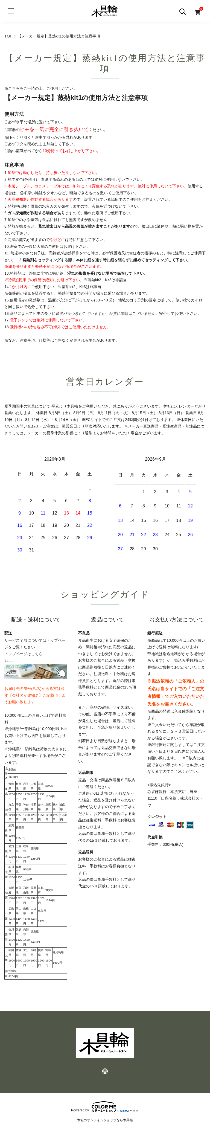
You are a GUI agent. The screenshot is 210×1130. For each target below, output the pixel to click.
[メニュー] (11, 11)
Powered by (80, 1110)
